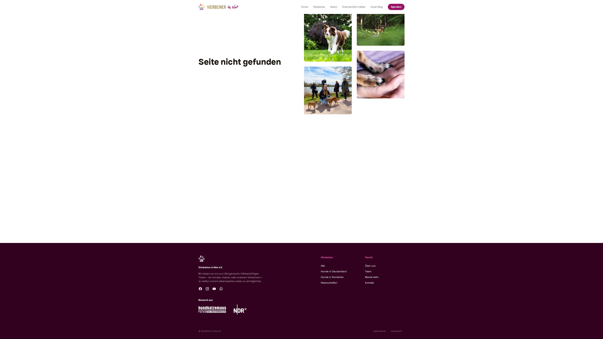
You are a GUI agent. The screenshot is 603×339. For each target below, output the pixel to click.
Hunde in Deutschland (334, 271)
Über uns (370, 265)
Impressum (396, 331)
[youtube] (214, 289)
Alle (323, 265)
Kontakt (369, 282)
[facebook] (200, 289)
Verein (369, 257)
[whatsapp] (221, 289)
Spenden (396, 6)
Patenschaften (329, 282)
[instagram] (207, 289)
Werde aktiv (372, 277)
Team (368, 271)
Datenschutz (379, 331)
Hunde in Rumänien (332, 277)
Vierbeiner (327, 257)
